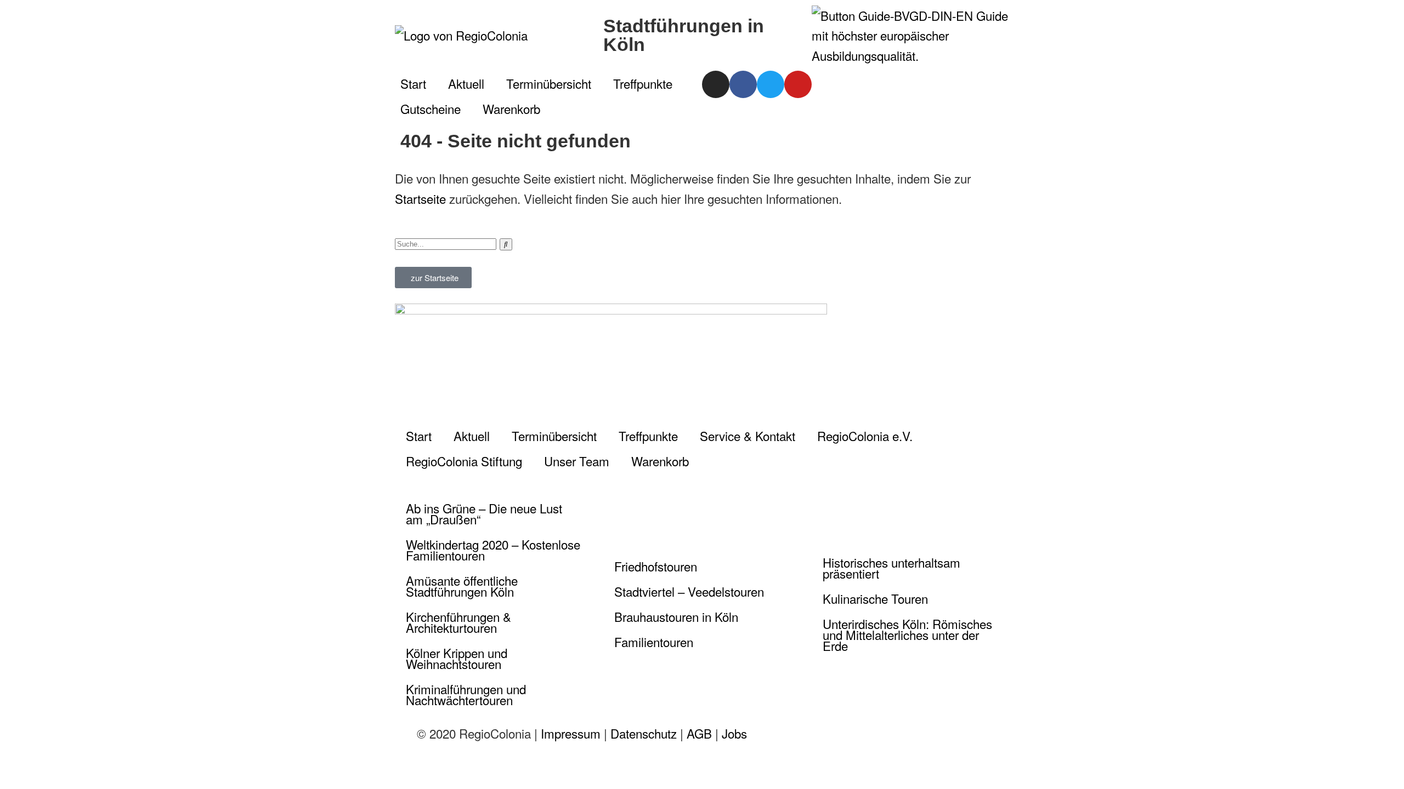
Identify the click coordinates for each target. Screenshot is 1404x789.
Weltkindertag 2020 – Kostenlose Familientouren (493, 549)
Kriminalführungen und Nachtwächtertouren (466, 694)
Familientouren (653, 641)
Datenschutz (643, 733)
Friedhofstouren (655, 566)
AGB (699, 733)
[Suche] (506, 244)
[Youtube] (798, 84)
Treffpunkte (642, 83)
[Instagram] (715, 84)
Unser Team (576, 461)
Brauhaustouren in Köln (676, 616)
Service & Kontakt (747, 435)
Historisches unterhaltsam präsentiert (891, 567)
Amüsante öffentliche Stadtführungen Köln (462, 585)
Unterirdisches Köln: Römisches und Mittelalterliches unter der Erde (907, 634)
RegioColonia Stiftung (464, 461)
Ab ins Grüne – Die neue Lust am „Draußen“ (484, 513)
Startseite (420, 198)
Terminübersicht (548, 83)
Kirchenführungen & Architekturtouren (458, 622)
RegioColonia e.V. (865, 435)
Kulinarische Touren (875, 598)
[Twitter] (770, 84)
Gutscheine (430, 108)
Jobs (734, 733)
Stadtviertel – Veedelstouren (689, 591)
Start (413, 83)
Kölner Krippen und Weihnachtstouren (456, 658)
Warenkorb (511, 108)
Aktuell (466, 83)
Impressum (571, 733)
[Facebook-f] (743, 84)
